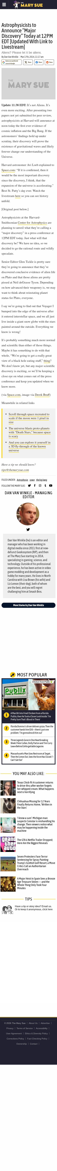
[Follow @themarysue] (29, 486)
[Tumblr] (45, 486)
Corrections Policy (15, 1038)
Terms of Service (25, 1028)
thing (47, 361)
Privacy (9, 1028)
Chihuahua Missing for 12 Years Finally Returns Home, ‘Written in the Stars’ (34, 804)
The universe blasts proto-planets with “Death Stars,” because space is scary (30, 432)
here (18, 196)
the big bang (41, 480)
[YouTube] (51, 486)
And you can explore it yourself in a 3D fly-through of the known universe (29, 446)
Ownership (21, 1044)
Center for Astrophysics (32, 222)
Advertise (45, 1023)
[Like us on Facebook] (35, 486)
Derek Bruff (42, 395)
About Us (33, 1023)
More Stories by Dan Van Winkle (28, 605)
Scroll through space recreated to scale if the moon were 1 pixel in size (29, 418)
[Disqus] (28, 962)
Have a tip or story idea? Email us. (33, 906)
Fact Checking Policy (37, 1038)
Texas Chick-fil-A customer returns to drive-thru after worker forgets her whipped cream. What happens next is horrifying (35, 787)
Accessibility (41, 1028)
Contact (33, 1044)
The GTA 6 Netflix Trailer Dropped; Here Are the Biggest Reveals (35, 841)
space (32, 480)
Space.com (8, 170)
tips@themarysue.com (15, 470)
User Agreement (14, 1033)
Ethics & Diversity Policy (36, 1033)
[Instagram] (40, 486)
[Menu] (4, 4)
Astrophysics (22, 480)
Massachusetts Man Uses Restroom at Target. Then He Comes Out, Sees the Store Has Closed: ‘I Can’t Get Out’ (32, 756)
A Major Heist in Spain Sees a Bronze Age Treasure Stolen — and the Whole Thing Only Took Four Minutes (36, 883)
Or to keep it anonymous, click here (34, 909)
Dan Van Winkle (11, 56)
